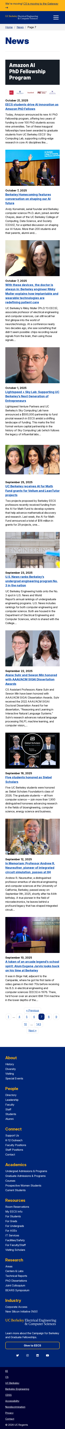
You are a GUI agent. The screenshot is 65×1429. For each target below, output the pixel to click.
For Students (13, 1216)
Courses (10, 1180)
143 (38, 1024)
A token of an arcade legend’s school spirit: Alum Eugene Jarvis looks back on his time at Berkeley (32, 966)
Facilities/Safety (15, 1240)
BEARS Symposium (17, 1290)
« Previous (33, 1010)
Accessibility (12, 1400)
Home (9, 27)
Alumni (9, 1119)
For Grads (11, 1221)
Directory (10, 1095)
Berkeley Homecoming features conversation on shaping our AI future (28, 199)
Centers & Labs (14, 1271)
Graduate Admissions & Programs (25, 1176)
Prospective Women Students (23, 1185)
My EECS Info (13, 1211)
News (20, 27)
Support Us (12, 1135)
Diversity (10, 1069)
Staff (8, 1109)
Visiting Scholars (15, 1249)
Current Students (15, 1190)
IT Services (12, 1235)
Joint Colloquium (15, 1285)
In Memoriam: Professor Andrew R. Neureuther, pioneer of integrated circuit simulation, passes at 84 (30, 868)
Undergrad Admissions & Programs (26, 1171)
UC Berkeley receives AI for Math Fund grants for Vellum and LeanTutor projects (32, 491)
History (9, 1064)
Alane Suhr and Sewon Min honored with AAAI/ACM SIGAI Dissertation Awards (31, 679)
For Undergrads (14, 1226)
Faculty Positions (15, 1145)
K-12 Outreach (13, 1140)
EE (6, 1371)
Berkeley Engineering (17, 1389)
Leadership (11, 1099)
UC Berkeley (12, 1383)
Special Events (14, 1078)
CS (6, 1377)
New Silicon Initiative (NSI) (21, 1311)
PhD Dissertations (16, 1280)
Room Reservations (17, 1206)
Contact (10, 1154)
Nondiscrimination (15, 1406)
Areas (8, 1266)
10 (25, 1024)
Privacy (9, 1412)
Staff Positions (14, 1149)
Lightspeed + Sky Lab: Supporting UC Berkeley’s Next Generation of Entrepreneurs (32, 396)
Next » (33, 1030)
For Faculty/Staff (15, 1245)
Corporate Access (16, 1306)
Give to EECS (32, 1345)
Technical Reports (16, 1275)
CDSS (8, 1395)
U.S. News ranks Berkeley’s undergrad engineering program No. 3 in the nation (31, 581)
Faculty (9, 1104)
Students (10, 1114)
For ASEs (11, 1230)
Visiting (9, 1073)
